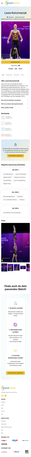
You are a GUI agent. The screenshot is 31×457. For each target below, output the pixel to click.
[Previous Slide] (3, 243)
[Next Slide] (28, 243)
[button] (15, 100)
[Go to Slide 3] (17, 267)
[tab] (3, 75)
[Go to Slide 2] (10, 267)
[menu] (2, 3)
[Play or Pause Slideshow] (2, 261)
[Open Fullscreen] (28, 261)
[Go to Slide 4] (23, 267)
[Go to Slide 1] (4, 267)
